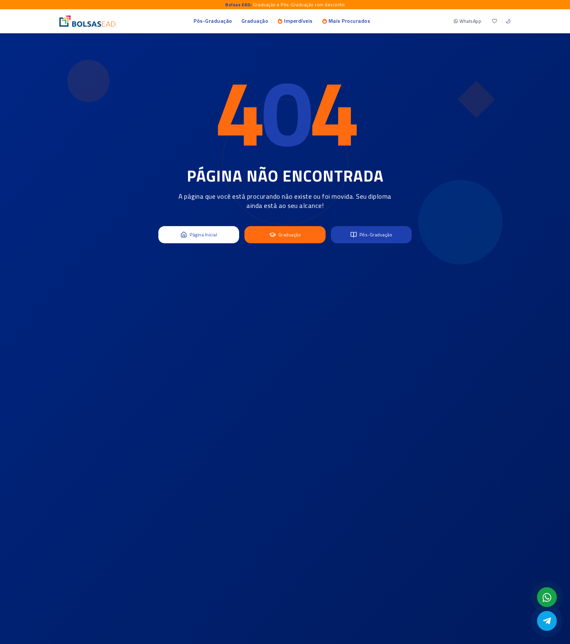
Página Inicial (203, 234)
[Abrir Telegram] (547, 621)
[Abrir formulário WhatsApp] (547, 597)
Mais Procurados (349, 21)
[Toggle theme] (508, 21)
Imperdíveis (298, 21)
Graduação (255, 21)
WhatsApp (470, 20)
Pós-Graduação (213, 21)
